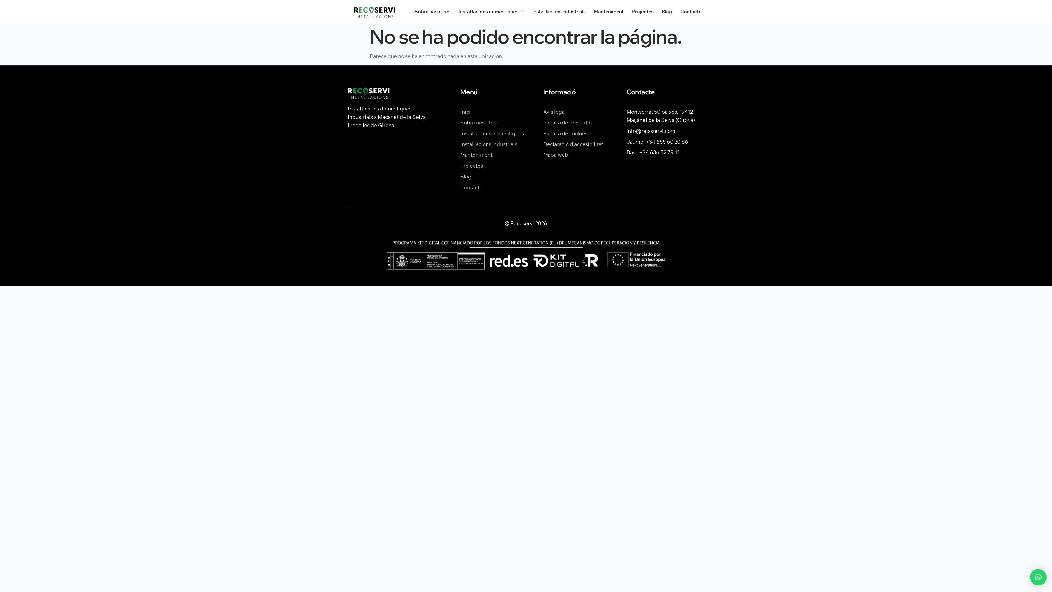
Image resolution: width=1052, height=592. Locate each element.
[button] (1038, 577)
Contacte (691, 11)
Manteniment (609, 11)
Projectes (643, 11)
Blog (667, 11)
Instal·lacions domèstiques (488, 11)
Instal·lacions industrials (559, 11)
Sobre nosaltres (432, 11)
